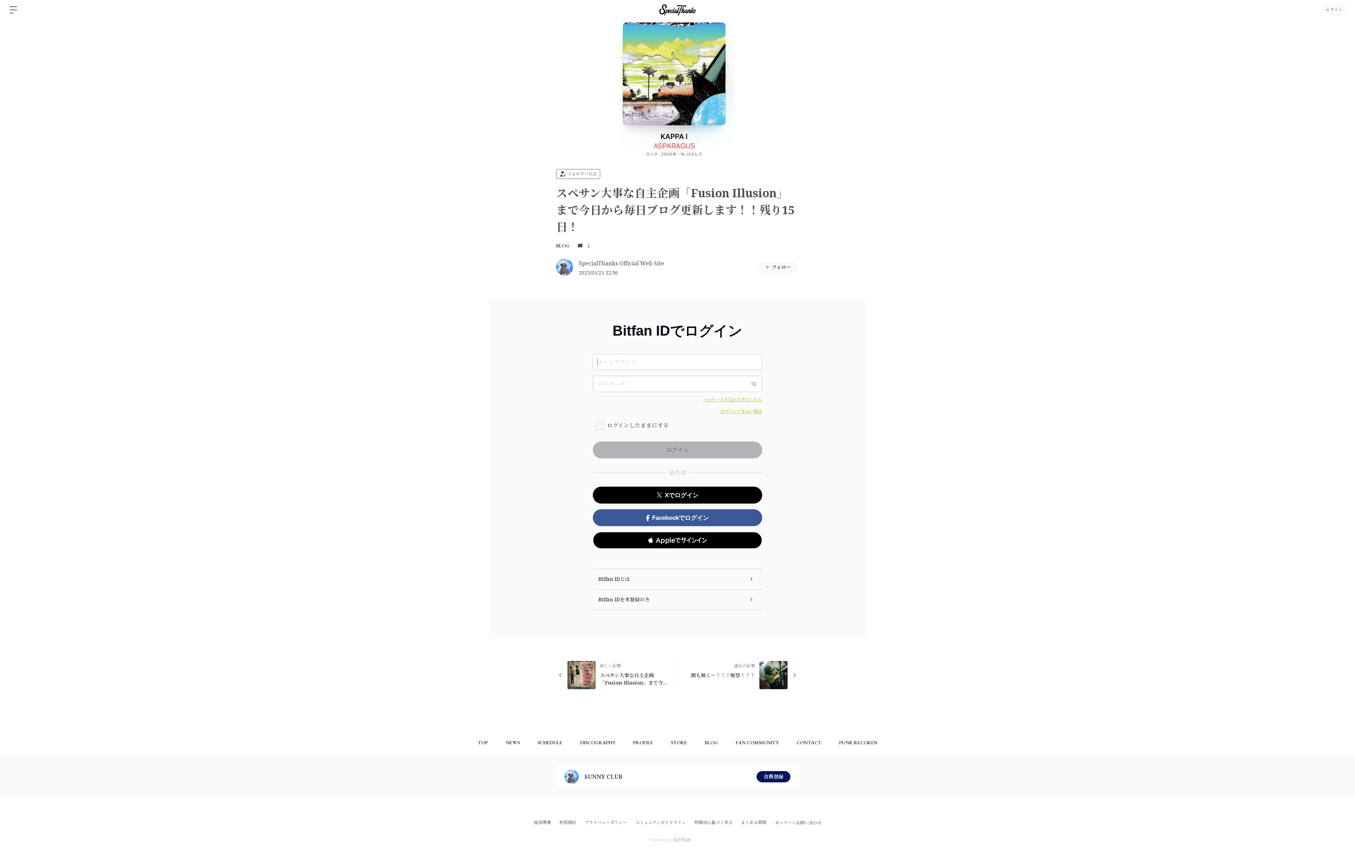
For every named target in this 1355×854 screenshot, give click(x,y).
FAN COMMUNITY (757, 742)
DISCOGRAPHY (597, 742)
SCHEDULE (549, 742)
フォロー (781, 267)
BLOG (563, 245)
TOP (483, 742)
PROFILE (643, 742)
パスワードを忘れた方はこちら (732, 400)
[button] (677, 540)
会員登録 (773, 776)
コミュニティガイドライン (661, 822)
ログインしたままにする (638, 425)
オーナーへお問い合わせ (798, 823)
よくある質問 (753, 822)
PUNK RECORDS (858, 742)
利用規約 (567, 822)
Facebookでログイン (680, 518)
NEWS (513, 742)
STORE (679, 742)
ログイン (1333, 10)
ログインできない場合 (741, 411)
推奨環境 (542, 822)
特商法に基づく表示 (713, 822)
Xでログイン (682, 495)
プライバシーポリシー (606, 822)
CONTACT (808, 742)
